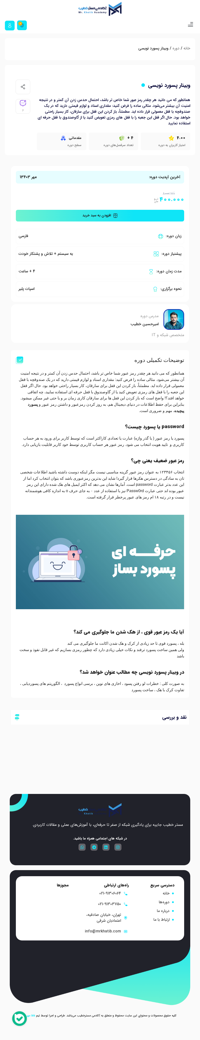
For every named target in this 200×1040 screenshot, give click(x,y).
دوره (176, 48)
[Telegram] (94, 847)
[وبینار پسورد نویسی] (143, 85)
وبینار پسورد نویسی (169, 85)
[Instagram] (117, 847)
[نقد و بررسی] (17, 717)
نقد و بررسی (174, 717)
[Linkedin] (106, 847)
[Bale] (19, 1019)
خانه (186, 48)
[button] (190, 25)
